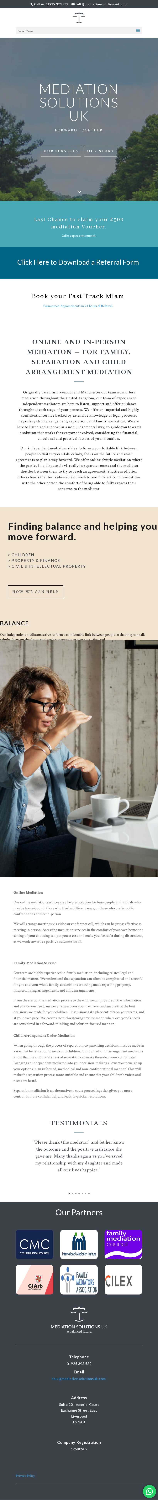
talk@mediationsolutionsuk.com (79, 1379)
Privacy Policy (25, 1476)
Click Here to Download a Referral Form (78, 262)
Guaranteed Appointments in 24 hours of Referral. (78, 306)
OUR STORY (100, 151)
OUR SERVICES (61, 151)
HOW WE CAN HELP (36, 591)
